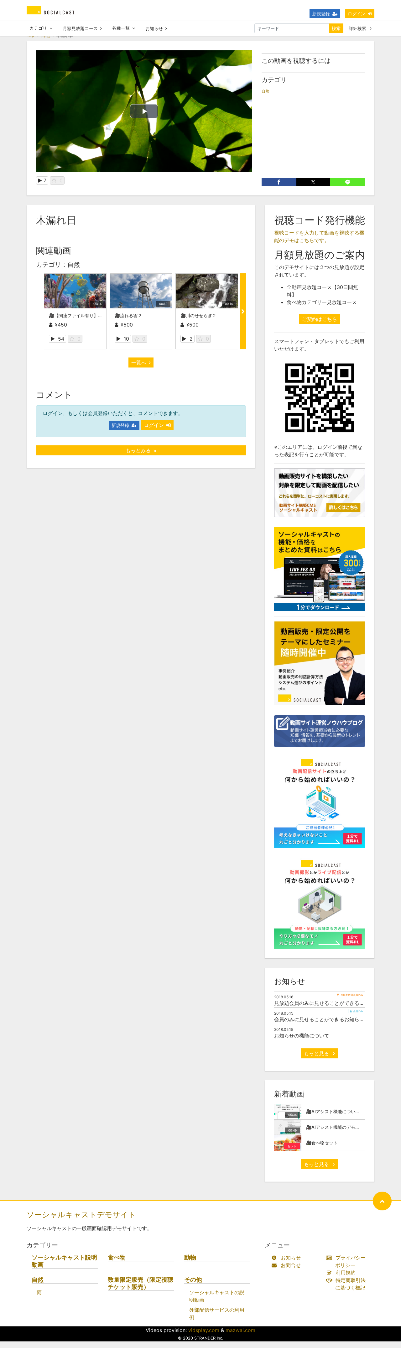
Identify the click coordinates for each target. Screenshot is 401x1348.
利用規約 (346, 1272)
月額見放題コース (80, 28)
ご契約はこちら (319, 319)
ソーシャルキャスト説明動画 (64, 1261)
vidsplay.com (203, 1330)
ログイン (356, 13)
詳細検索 (358, 28)
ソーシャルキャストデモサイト (81, 1214)
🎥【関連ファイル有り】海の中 (80, 315)
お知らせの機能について (301, 1035)
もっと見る (317, 1053)
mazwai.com (240, 1330)
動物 (190, 1257)
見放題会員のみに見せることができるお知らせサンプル (336, 1003)
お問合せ (291, 1265)
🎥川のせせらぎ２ (198, 315)
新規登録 (321, 13)
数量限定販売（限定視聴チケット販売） (140, 1283)
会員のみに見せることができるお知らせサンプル (329, 1019)
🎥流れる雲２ (128, 315)
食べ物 (117, 1257)
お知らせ (154, 28)
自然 (265, 91)
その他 (193, 1279)
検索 (336, 28)
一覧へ (138, 362)
